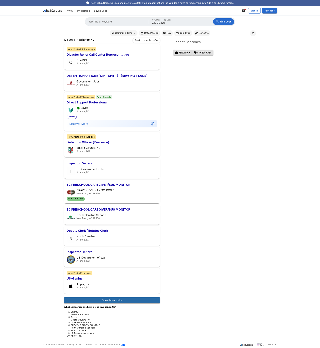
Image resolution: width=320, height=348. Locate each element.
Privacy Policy (74, 344)
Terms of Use (90, 344)
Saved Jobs (100, 10)
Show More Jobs (112, 300)
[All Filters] (253, 33)
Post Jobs (270, 10)
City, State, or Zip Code (162, 20)
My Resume (83, 10)
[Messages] (243, 10)
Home (70, 10)
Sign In (254, 10)
